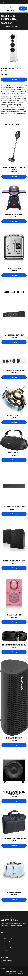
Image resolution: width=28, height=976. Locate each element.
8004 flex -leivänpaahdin (14, 268)
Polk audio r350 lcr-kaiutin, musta (14, 335)
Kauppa (23, 8)
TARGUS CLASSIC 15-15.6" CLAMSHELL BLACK (14, 838)
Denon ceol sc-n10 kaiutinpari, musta (14, 561)
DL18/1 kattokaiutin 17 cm (14, 415)
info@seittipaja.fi (5, 2)
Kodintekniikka (8, 942)
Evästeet (20, 971)
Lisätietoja (14, 79)
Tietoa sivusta (7, 948)
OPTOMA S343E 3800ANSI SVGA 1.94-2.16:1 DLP (14, 645)
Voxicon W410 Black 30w (14, 453)
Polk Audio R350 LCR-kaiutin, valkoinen (14, 370)
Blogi (5, 951)
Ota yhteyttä (13, 971)
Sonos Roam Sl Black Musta (14, 738)
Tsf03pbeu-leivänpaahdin (14, 892)
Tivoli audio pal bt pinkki (14, 615)
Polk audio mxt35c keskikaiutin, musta (14, 507)
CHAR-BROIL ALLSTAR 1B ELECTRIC (14, 214)
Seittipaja (6, 936)
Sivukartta (20, 973)
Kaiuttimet (14, 26)
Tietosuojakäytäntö (10, 973)
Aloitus (6, 945)
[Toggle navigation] (3, 8)
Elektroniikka (6, 26)
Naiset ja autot (8, 939)
